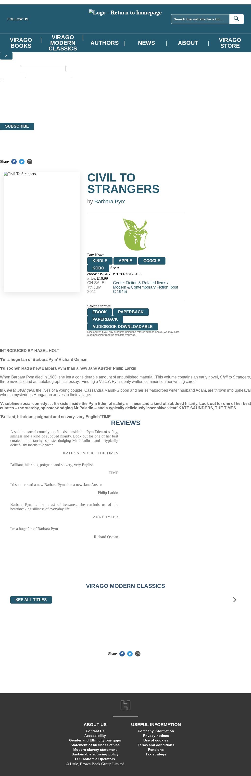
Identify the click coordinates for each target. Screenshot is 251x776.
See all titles (31, 600)
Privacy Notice (96, 111)
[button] (16, 600)
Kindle (99, 261)
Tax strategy (156, 754)
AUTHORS (104, 43)
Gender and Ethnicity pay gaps (95, 740)
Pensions (156, 750)
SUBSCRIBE (17, 126)
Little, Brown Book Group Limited (61, 103)
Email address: (12, 74)
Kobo (98, 268)
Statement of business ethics (95, 745)
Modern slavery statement (95, 750)
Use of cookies (155, 740)
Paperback (131, 312)
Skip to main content (16, 2)
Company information (156, 731)
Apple (125, 261)
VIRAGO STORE (230, 43)
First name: (9, 68)
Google (151, 261)
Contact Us (95, 731)
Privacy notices (156, 736)
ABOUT (188, 43)
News (146, 43)
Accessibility (95, 736)
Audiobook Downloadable (122, 327)
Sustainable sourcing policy (95, 754)
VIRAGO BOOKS (21, 43)
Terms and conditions (156, 745)
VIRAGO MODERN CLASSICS (63, 43)
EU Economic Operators (95, 759)
